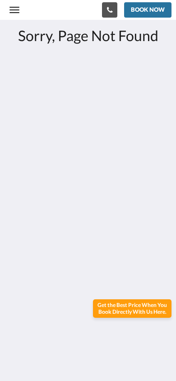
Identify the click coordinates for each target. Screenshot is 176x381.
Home (18, 220)
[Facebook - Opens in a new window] (18, 178)
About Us (24, 258)
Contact (21, 266)
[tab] (88, 205)
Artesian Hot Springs (41, 235)
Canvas (58, 304)
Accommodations (36, 227)
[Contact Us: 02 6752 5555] (109, 10)
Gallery (20, 243)
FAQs (18, 250)
